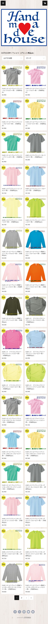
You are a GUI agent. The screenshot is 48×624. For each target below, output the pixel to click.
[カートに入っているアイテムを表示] (44, 3)
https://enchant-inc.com (33, 611)
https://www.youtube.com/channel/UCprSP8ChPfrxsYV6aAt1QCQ (28, 611)
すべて (28, 58)
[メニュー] (3, 3)
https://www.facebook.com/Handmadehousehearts (15, 611)
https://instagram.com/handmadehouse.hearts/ (24, 611)
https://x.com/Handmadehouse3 (19, 611)
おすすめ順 (8, 58)
